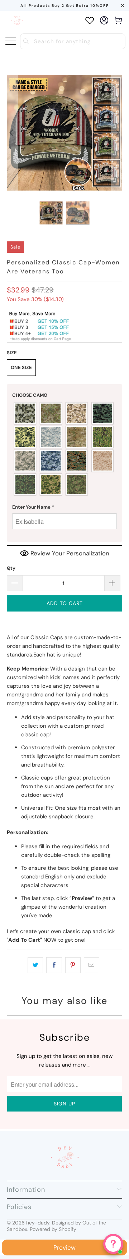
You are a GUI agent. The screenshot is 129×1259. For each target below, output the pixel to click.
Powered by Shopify (53, 1229)
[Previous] (12, 133)
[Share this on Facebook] (54, 965)
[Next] (117, 133)
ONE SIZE (21, 367)
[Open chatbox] (113, 1244)
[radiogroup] (64, 448)
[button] (64, 395)
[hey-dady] (17, 20)
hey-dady (37, 1222)
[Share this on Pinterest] (73, 965)
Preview (64, 1247)
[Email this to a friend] (91, 965)
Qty (11, 568)
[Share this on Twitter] (35, 965)
